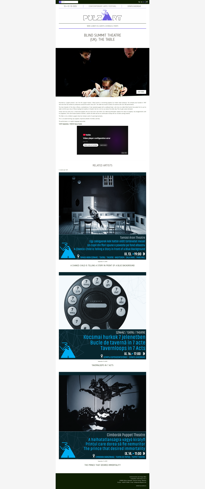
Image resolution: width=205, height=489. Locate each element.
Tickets (116, 26)
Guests (102, 26)
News (88, 26)
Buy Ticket (141, 91)
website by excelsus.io (141, 485)
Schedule (109, 26)
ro (141, 2)
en (144, 2)
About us (95, 26)
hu (139, 2)
